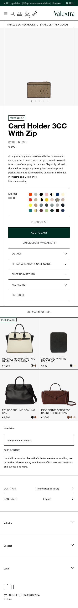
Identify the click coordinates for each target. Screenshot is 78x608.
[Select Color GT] (57, 205)
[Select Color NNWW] (52, 194)
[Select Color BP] (52, 205)
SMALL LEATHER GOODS (21, 24)
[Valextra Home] (63, 13)
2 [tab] (35, 100)
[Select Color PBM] (52, 199)
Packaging (18, 284)
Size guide (18, 295)
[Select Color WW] (62, 194)
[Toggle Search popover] (12, 14)
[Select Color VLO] (46, 210)
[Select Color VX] (52, 210)
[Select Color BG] (41, 205)
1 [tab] (31, 100)
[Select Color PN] (46, 194)
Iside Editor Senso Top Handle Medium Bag (55, 411)
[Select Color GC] (35, 194)
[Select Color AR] (30, 194)
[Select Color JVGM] (35, 210)
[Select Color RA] (41, 210)
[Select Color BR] (57, 194)
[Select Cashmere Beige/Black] (35, 366)
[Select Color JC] (30, 205)
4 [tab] (43, 100)
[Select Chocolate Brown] (35, 417)
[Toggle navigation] (5, 13)
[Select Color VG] (30, 210)
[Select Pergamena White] (74, 366)
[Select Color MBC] (35, 205)
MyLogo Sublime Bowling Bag (18, 411)
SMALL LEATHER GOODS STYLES (59, 24)
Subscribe (12, 450)
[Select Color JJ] (46, 199)
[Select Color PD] (62, 199)
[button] (19, 13)
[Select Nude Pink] (74, 417)
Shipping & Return (23, 274)
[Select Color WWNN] (41, 199)
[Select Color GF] (46, 205)
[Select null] (71, 417)
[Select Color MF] (57, 210)
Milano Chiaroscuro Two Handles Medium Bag (18, 360)
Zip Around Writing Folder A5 (53, 360)
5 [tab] (47, 100)
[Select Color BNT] (62, 205)
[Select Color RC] (30, 199)
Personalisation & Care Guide (31, 264)
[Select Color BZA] (62, 210)
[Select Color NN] (41, 194)
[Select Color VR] (35, 199)
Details (17, 253)
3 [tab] (39, 100)
